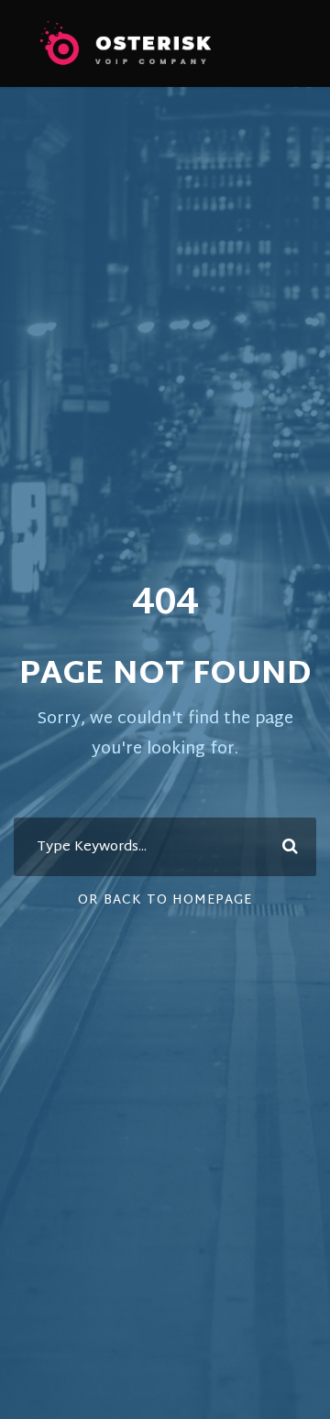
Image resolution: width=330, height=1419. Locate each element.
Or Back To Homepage (165, 900)
